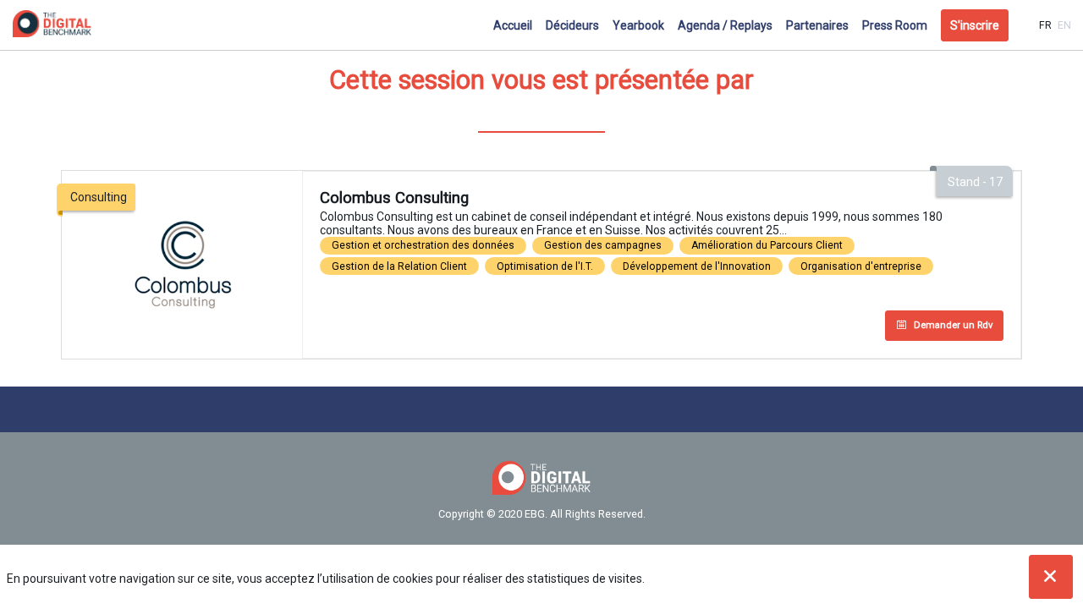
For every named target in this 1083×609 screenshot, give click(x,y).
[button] (975, 25)
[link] (512, 25)
